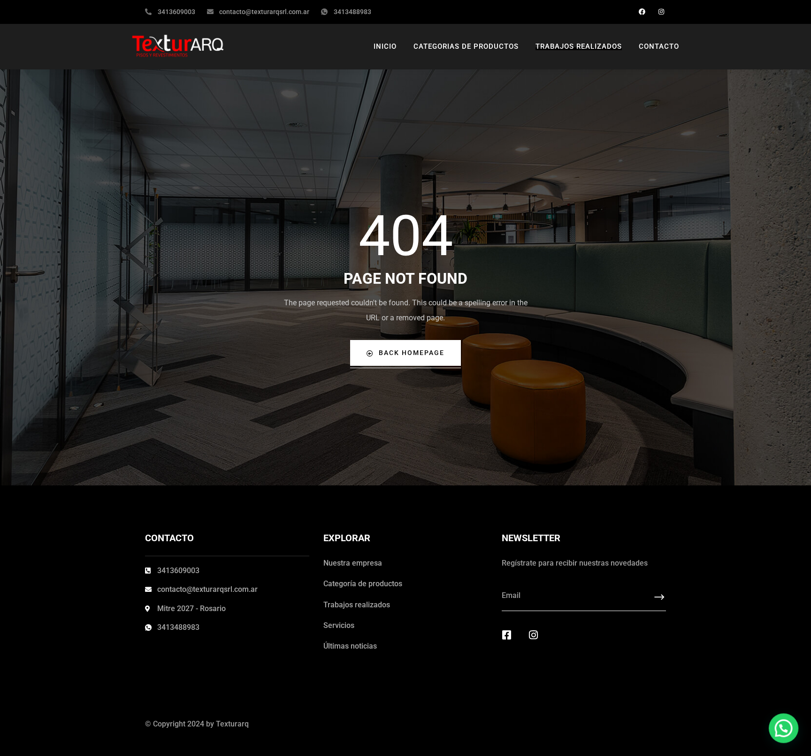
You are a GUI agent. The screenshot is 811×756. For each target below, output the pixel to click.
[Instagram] (661, 12)
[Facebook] (642, 12)
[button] (784, 729)
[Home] (182, 46)
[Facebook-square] (507, 635)
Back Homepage (411, 352)
